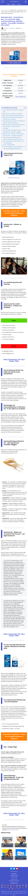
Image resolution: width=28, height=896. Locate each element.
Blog (8, 4)
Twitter (17, 829)
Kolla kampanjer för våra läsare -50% (14, 360)
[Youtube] (17, 869)
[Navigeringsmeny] (2, 1)
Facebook (9, 829)
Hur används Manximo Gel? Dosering (13, 115)
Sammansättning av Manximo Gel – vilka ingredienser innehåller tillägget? (14, 131)
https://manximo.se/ (20, 96)
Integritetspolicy (14, 883)
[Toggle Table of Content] (24, 108)
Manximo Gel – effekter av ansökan (12, 113)
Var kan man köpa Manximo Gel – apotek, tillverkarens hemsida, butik (13, 138)
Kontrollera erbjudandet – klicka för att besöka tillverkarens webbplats (14, 213)
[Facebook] (11, 869)
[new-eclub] (14, 1)
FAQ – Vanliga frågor (9, 145)
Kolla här (20, 93)
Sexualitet (7, 10)
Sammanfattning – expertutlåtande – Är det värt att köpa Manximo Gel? (14, 147)
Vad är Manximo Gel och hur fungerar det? (13, 110)
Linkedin (13, 829)
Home (2, 10)
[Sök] (25, 1)
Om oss (19, 4)
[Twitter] (14, 869)
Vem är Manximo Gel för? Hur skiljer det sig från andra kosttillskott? (14, 121)
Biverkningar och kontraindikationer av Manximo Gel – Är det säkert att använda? (14, 126)
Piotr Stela (6, 28)
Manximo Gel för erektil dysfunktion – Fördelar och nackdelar (13, 118)
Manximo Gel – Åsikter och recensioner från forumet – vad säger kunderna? (13, 134)
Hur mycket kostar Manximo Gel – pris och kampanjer (14, 142)
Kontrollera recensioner (14, 177)
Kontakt (13, 4)
